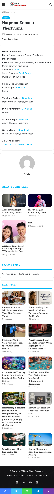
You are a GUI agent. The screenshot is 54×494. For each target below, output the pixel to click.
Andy (8, 35)
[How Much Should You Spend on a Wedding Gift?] (40, 398)
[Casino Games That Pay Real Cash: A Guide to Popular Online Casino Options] (13, 363)
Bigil (30, 222)
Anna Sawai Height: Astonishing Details (12, 211)
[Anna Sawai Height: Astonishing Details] (14, 200)
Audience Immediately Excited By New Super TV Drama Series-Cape (13, 248)
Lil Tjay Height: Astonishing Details (37, 211)
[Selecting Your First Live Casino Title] (13, 439)
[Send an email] (11, 35)
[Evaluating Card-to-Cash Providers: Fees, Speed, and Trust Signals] (13, 330)
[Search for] (50, 5)
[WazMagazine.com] (18, 4)
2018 (17, 69)
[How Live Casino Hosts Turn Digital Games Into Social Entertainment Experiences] (40, 363)
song (13, 12)
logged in (18, 274)
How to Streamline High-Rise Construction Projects (40, 452)
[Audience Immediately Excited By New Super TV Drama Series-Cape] (14, 231)
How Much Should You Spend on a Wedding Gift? (40, 410)
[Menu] (3, 5)
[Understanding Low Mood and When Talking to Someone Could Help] (40, 298)
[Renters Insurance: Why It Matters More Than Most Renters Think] (13, 298)
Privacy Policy (19, 475)
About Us (43, 475)
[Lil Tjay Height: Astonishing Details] (40, 200)
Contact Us (32, 475)
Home (6, 12)
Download (20, 87)
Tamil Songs (25, 73)
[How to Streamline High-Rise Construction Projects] (40, 439)
